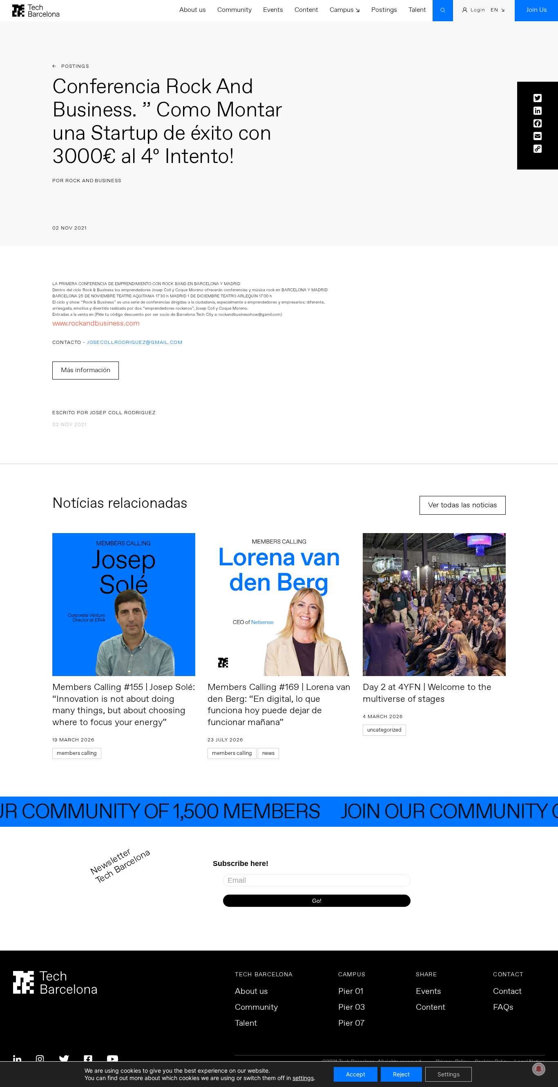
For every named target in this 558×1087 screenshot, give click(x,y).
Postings (384, 10)
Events (273, 10)
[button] (498, 10)
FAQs (503, 1008)
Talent (417, 10)
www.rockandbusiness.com (96, 323)
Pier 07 (351, 1024)
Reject (401, 1074)
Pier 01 (350, 992)
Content (306, 10)
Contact (507, 992)
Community (234, 10)
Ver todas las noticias (462, 505)
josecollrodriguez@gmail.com (135, 343)
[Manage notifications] (538, 1069)
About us (192, 10)
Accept (355, 1074)
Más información (85, 370)
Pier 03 (351, 1008)
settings (303, 1077)
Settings (448, 1074)
